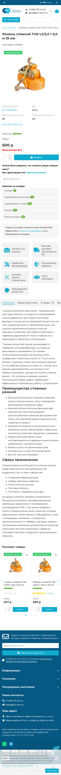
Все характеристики (12, 124)
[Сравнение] (41, 2)
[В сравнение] (27, 555)
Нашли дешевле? (36, 172)
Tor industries (9, 110)
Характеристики (27, 302)
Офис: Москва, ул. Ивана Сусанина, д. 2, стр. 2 (29, 716)
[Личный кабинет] (56, 2)
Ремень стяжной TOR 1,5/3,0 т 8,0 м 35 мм (15, 583)
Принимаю (52, 770)
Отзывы (47, 302)
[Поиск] (55, 19)
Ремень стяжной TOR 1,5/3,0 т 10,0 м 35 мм (44, 583)
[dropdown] (4, 2)
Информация (11, 670)
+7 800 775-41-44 (37, 9)
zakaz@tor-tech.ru (38, 12)
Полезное (9, 678)
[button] (3, 581)
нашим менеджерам (31, 231)
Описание (8, 302)
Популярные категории (18, 686)
